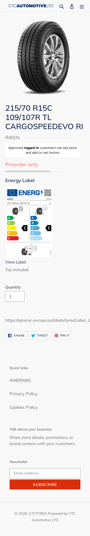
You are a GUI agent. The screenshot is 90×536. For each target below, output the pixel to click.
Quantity (13, 287)
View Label (15, 261)
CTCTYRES (38, 513)
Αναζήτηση (20, 380)
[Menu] (82, 5)
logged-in (31, 148)
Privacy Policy (24, 393)
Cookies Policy (24, 407)
